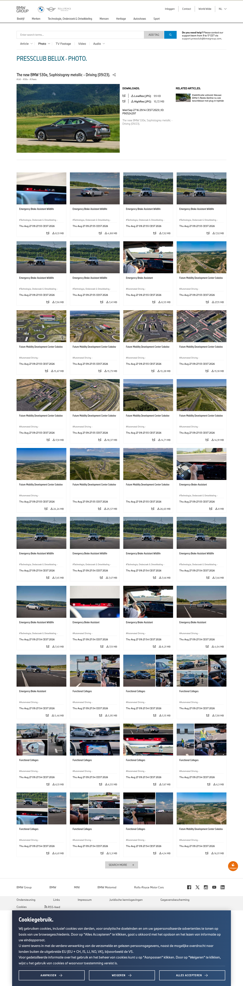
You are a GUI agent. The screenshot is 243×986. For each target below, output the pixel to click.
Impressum (85, 899)
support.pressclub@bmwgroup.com (201, 38)
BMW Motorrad (106, 887)
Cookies (22, 907)
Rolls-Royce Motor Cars (149, 887)
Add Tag (154, 34)
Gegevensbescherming (174, 899)
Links (56, 899)
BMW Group (24, 887)
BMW (52, 887)
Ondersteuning (26, 899)
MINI (77, 887)
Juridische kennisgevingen (126, 899)
